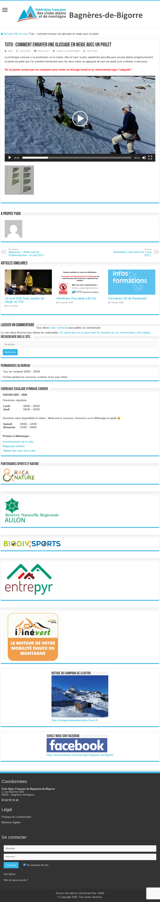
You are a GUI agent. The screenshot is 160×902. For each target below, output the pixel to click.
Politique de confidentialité (16, 816)
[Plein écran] (150, 158)
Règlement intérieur (14, 446)
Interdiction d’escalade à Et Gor (76, 298)
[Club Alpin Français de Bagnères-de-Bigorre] (80, 13)
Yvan (10, 51)
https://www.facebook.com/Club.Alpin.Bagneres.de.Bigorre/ (80, 754)
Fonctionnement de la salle (18, 441)
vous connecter (59, 327)
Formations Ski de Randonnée (127, 298)
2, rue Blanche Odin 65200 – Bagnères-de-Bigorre (18, 793)
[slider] (76, 158)
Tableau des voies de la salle (19, 450)
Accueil (7, 33)
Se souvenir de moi (37, 865)
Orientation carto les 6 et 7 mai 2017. (132, 252)
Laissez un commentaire (68, 51)
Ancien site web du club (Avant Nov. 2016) (80, 893)
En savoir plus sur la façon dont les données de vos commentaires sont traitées (105, 332)
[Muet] (144, 158)
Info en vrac (21, 33)
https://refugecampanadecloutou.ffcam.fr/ (75, 720)
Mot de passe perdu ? (16, 880)
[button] (80, 118)
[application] (80, 119)
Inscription (9, 874)
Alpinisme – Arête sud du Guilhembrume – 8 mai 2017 (26, 252)
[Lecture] (10, 158)
